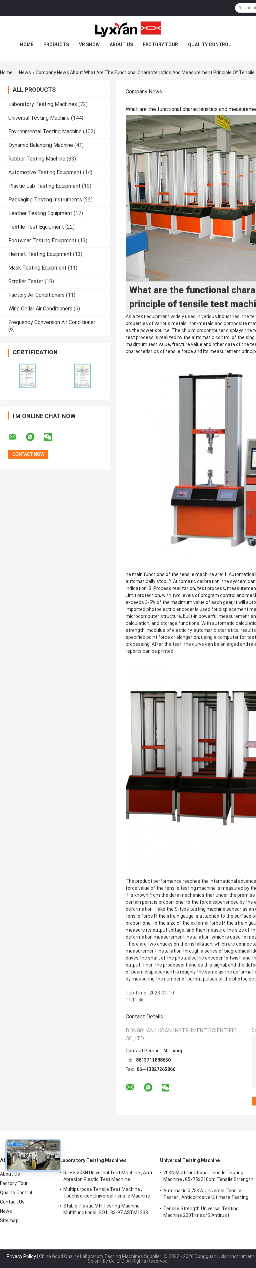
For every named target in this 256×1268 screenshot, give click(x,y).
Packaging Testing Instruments (45, 199)
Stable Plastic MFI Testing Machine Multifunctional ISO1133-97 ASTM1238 (105, 1209)
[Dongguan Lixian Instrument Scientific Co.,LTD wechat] (52, 437)
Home (26, 44)
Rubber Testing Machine (36, 159)
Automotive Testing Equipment (45, 172)
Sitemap (9, 1220)
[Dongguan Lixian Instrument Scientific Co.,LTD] (128, 29)
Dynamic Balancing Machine (40, 145)
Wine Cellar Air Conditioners (40, 308)
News (25, 72)
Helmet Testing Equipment (40, 254)
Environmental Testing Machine (45, 131)
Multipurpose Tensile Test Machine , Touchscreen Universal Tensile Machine (106, 1193)
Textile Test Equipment (36, 227)
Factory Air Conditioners (36, 295)
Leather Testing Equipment (40, 213)
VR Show (89, 44)
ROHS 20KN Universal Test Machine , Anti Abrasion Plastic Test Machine (107, 1176)
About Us (121, 44)
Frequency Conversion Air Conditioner (51, 322)
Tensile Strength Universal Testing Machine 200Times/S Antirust (201, 1212)
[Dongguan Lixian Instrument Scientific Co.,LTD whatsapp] (34, 437)
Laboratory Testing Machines (42, 104)
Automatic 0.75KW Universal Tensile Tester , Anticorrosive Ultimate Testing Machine (205, 1195)
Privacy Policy (21, 1256)
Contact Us (12, 1202)
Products (56, 44)
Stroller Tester (25, 281)
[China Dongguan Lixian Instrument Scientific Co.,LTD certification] (27, 376)
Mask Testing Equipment (37, 268)
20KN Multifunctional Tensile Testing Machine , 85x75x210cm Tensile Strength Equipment (208, 1177)
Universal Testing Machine (39, 118)
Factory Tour (160, 44)
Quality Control (209, 44)
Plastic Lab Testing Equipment (44, 186)
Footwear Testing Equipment (42, 240)
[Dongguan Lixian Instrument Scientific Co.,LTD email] (16, 437)
